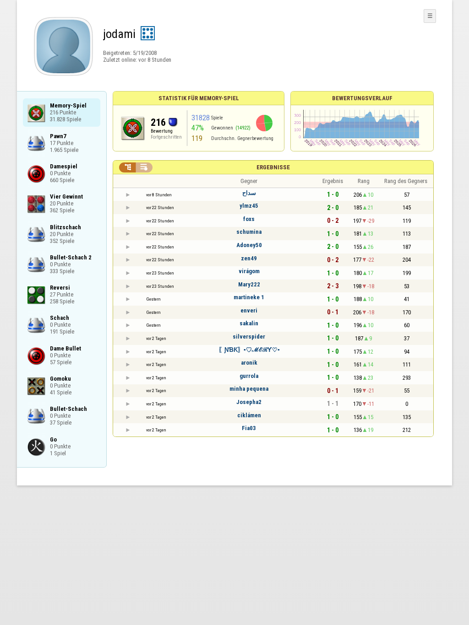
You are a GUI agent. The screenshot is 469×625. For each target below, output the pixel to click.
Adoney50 (249, 245)
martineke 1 (249, 297)
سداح (249, 192)
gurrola (249, 375)
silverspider (249, 336)
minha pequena (248, 388)
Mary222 (249, 284)
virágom (249, 271)
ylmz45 (249, 205)
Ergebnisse (273, 167)
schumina (249, 231)
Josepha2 (249, 402)
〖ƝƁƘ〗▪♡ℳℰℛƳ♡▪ (249, 349)
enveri (248, 310)
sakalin (249, 323)
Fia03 (249, 428)
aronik (249, 362)
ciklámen (249, 415)
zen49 (249, 258)
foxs (249, 219)
